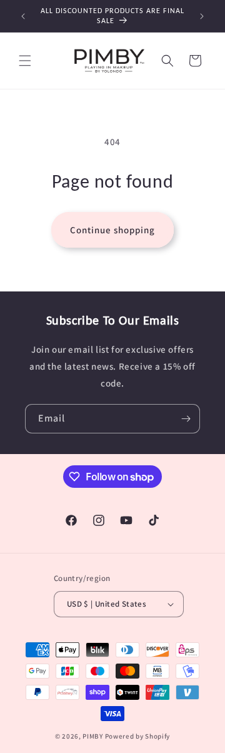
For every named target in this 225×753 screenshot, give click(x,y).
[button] (25, 60)
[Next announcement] (202, 16)
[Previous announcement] (23, 16)
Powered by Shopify (138, 736)
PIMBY (92, 736)
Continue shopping (112, 230)
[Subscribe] (185, 418)
